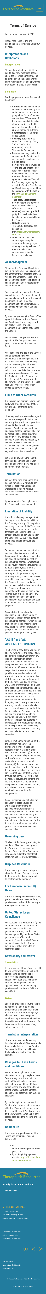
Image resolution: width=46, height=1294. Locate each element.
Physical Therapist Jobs (11, 1211)
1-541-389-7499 (10, 1190)
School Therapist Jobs (10, 1235)
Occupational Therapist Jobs (13, 1215)
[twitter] (41, 1249)
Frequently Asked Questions (12, 1265)
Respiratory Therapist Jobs (12, 1232)
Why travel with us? (9, 1261)
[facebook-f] (27, 1249)
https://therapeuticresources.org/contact (26, 1158)
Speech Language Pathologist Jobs (15, 1218)
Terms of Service (28, 1286)
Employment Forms (9, 1268)
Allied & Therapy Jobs (14, 1207)
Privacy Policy (17, 1286)
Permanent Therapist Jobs (12, 1239)
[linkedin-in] (34, 1249)
